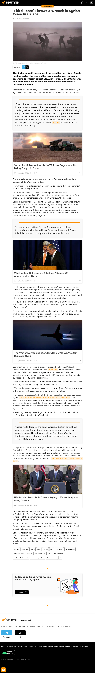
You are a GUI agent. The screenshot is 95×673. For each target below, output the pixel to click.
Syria (38, 549)
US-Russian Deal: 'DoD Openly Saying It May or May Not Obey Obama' (46, 499)
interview (53, 369)
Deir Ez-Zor (59, 549)
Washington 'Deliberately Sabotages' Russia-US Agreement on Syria (41, 274)
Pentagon (30, 553)
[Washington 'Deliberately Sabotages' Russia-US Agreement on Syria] (47, 255)
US (60, 558)
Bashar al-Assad (19, 553)
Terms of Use (22, 646)
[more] (79, 173)
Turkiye (45, 549)
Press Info (12, 646)
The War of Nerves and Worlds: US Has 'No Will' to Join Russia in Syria (45, 354)
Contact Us (32, 646)
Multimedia (66, 626)
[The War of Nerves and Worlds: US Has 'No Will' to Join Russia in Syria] (47, 335)
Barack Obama (69, 549)
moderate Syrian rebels (21, 558)
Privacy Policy (53, 646)
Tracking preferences (80, 646)
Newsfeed (25, 549)
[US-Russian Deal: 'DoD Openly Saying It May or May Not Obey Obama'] (47, 479)
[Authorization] (82, 2)
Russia (32, 549)
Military (40, 626)
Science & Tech (53, 626)
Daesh (49, 553)
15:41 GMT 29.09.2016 (21, 19)
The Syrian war (58, 553)
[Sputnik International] (11, 4)
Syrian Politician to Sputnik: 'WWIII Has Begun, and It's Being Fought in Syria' (45, 167)
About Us (4, 646)
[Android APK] (8, 652)
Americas (13, 626)
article (56, 122)
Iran (51, 549)
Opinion (16, 549)
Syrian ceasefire (52, 558)
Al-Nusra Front (40, 553)
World (4, 626)
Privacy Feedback (65, 646)
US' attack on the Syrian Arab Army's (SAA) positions (45, 397)
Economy (31, 626)
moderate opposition (37, 558)
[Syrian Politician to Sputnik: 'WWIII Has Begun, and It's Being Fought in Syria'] (47, 147)
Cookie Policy (42, 646)
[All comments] (3, 669)
